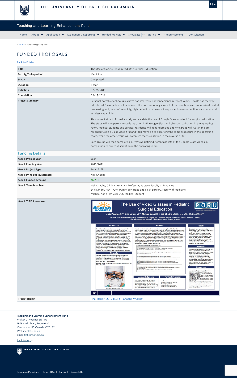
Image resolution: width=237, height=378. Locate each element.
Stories (152, 34)
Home (23, 34)
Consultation (196, 34)
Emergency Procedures (28, 372)
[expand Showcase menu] (143, 35)
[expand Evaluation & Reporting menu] (98, 35)
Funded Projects (111, 34)
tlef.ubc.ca (33, 331)
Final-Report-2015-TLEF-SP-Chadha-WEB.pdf (117, 298)
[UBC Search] (213, 4)
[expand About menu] (42, 35)
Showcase (134, 34)
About (35, 34)
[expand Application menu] (63, 35)
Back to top (24, 340)
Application (53, 34)
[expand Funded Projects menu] (124, 35)
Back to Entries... (27, 62)
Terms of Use (49, 372)
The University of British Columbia (24, 10)
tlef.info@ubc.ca (34, 334)
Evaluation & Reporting (81, 34)
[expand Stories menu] (159, 35)
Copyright (63, 372)
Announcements (173, 34)
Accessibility (77, 372)
